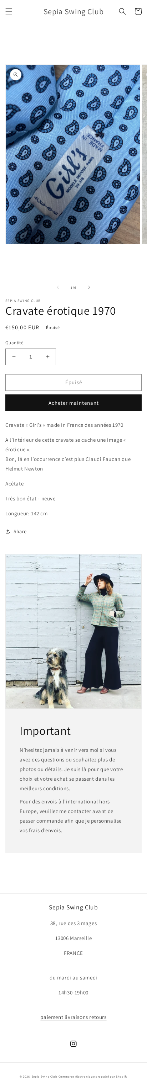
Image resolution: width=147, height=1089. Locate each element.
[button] (9, 11)
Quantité (14, 343)
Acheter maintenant (74, 402)
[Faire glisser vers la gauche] (58, 287)
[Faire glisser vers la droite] (89, 287)
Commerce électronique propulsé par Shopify (93, 1076)
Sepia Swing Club (44, 1076)
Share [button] (20, 531)
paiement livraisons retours (73, 1017)
